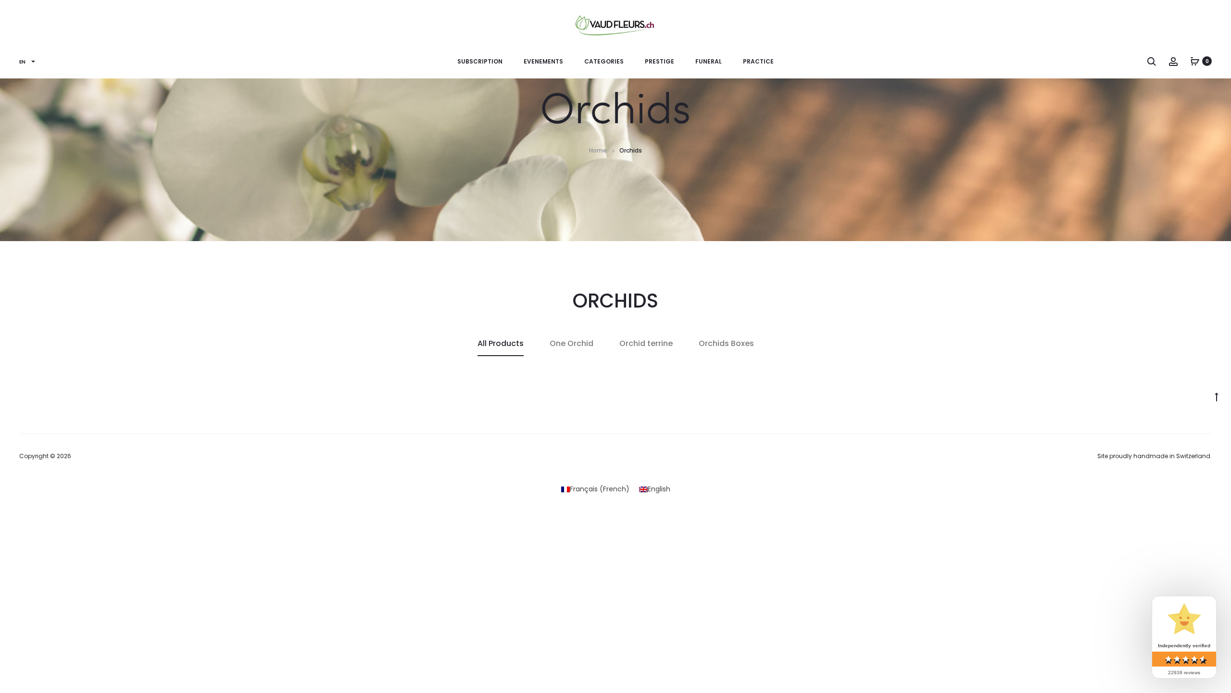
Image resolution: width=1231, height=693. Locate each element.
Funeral (708, 61)
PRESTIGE (659, 61)
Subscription (479, 61)
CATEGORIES (604, 61)
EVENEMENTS (543, 61)
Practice (758, 61)
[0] (1195, 61)
